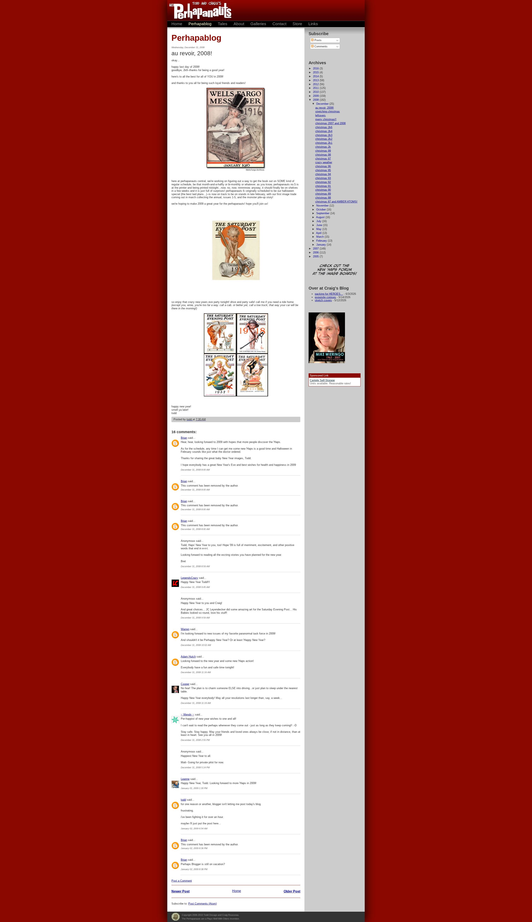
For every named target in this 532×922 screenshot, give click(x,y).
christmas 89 (323, 193)
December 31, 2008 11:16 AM (196, 672)
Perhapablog (200, 24)
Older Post (292, 891)
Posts (317, 40)
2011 (316, 88)
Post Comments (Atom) (202, 903)
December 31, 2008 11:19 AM (196, 703)
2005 (316, 256)
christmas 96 (323, 166)
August (320, 217)
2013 (316, 80)
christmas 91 (323, 186)
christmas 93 (323, 178)
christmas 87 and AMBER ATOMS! (336, 201)
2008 (316, 99)
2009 (316, 95)
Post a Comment (181, 880)
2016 (316, 68)
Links (313, 24)
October (321, 209)
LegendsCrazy (189, 577)
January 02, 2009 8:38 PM (194, 869)
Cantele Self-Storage (322, 380)
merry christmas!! (325, 119)
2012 (316, 84)
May (319, 229)
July (319, 221)
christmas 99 (323, 150)
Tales (222, 24)
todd (183, 799)
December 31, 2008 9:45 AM (195, 587)
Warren (185, 629)
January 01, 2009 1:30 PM (194, 788)
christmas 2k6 (323, 127)
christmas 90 (323, 189)
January (321, 244)
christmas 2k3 (323, 135)
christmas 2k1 (323, 142)
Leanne (185, 779)
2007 (316, 248)
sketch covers (323, 300)
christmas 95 (323, 170)
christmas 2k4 (323, 131)
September (323, 213)
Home (176, 24)
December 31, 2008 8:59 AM (195, 566)
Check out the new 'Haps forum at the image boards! (335, 270)
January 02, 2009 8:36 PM (194, 848)
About (239, 24)
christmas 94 (323, 174)
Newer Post (180, 891)
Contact (279, 24)
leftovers (320, 115)
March (320, 236)
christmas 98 (323, 154)
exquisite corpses (325, 297)
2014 (316, 76)
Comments (321, 46)
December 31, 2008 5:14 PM (195, 767)
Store (297, 24)
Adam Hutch (188, 656)
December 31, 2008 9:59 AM (195, 617)
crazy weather (323, 162)
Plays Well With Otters (175, 917)
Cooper (185, 684)
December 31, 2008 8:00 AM (195, 469)
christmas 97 (323, 158)
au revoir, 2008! (324, 107)
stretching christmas (327, 111)
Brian (184, 437)
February (322, 240)
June (319, 225)
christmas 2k (323, 146)
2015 (316, 72)
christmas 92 (323, 182)
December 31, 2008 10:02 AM (196, 645)
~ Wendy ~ (187, 714)
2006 (316, 252)
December (322, 103)
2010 (316, 91)
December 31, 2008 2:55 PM (195, 740)
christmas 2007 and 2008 (330, 123)
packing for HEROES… (329, 293)
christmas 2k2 (323, 138)
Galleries (258, 24)
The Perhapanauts (198, 10)
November (322, 205)
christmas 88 (323, 197)
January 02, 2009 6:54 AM (194, 828)
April (319, 233)
